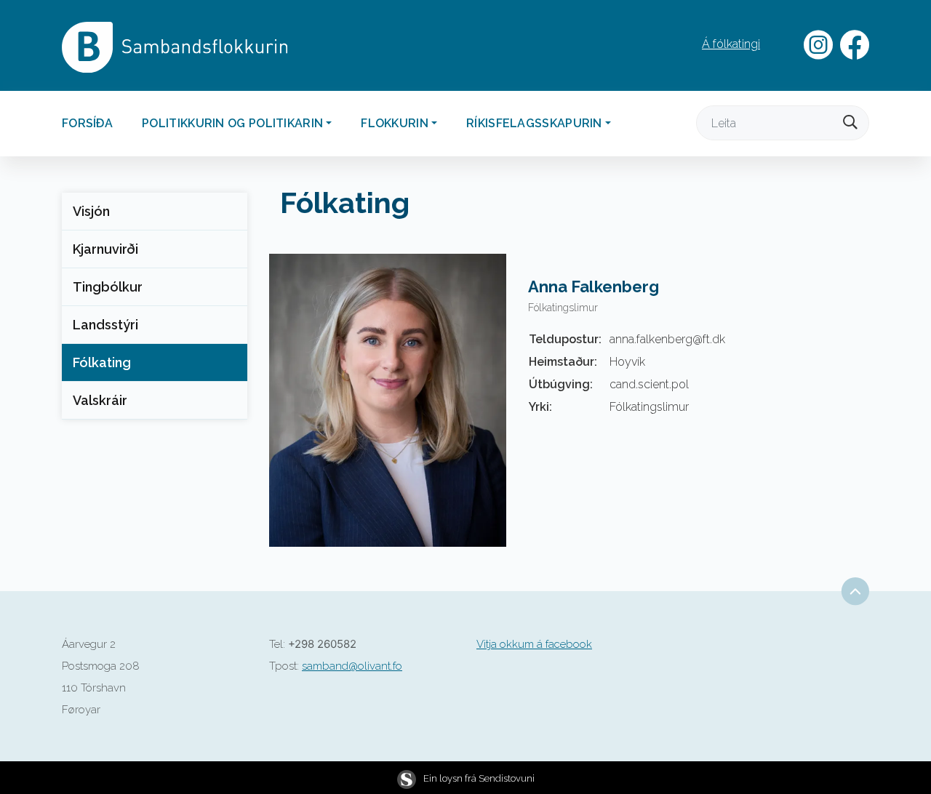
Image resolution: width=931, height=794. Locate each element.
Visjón (91, 211)
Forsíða (87, 123)
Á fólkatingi (731, 44)
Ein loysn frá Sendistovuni (479, 778)
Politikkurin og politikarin (232, 123)
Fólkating (102, 362)
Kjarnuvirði (105, 249)
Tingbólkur (108, 286)
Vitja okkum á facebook (534, 644)
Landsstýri (105, 324)
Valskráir (100, 400)
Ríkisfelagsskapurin (534, 123)
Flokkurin (394, 123)
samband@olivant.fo (352, 666)
